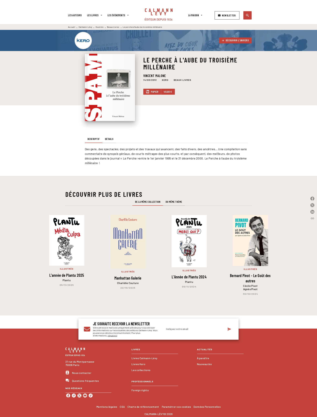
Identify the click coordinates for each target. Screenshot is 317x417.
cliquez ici (112, 335)
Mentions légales (106, 406)
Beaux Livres (113, 27)
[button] (227, 15)
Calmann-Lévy (85, 27)
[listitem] (68, 395)
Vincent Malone (154, 76)
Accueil (71, 27)
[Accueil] (159, 14)
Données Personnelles (207, 406)
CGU (122, 406)
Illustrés (100, 27)
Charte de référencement (143, 406)
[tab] (74, 15)
